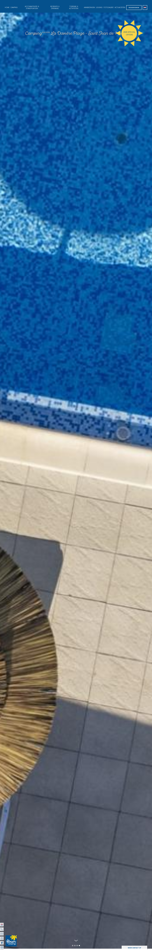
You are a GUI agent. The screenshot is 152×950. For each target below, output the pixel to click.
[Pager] (70, 945)
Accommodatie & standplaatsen (32, 7)
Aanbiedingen (89, 7)
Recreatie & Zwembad (54, 7)
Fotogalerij (108, 7)
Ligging (99, 7)
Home (7, 7)
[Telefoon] (2, 929)
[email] (2, 934)
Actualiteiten (120, 7)
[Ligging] (2, 938)
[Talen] (2, 924)
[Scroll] (76, 941)
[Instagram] (2, 947)
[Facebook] (2, 943)
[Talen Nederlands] (145, 7)
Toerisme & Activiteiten (73, 7)
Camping (14, 7)
